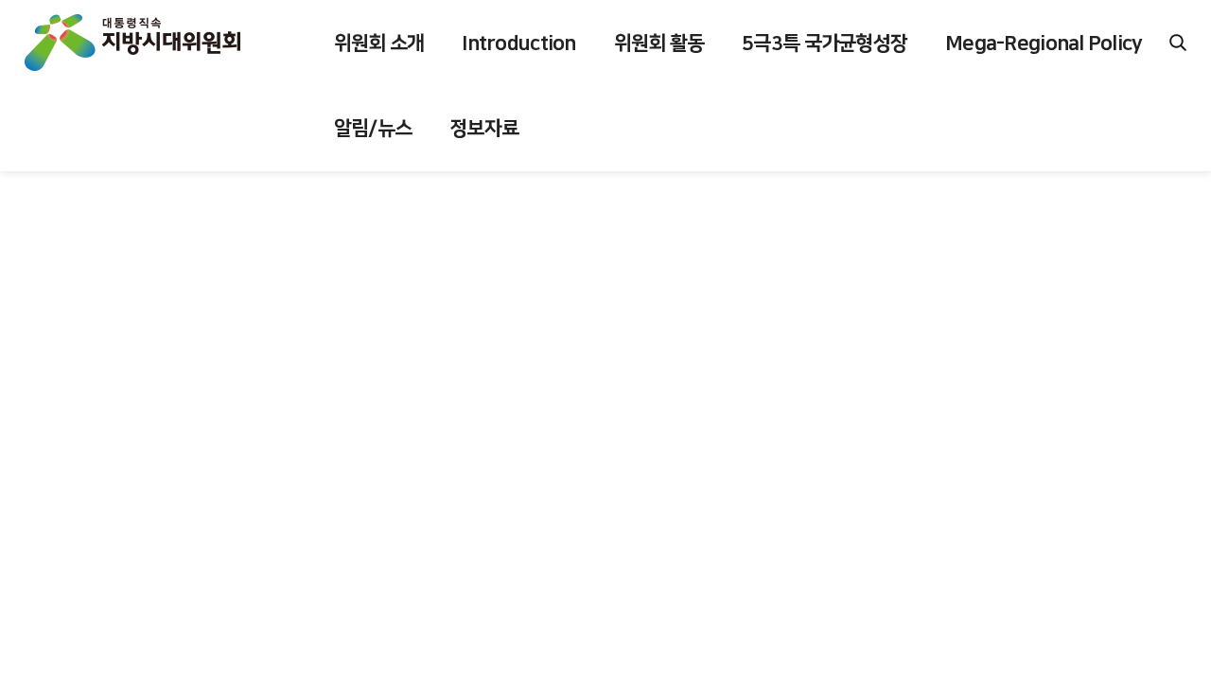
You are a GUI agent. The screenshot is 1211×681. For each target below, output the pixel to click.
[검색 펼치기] (1177, 42)
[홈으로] (132, 42)
